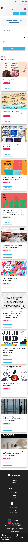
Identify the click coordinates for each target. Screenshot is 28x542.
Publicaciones (14, 512)
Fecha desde (6, 30)
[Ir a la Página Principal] (2, 8)
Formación (14, 492)
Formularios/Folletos (14, 514)
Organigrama (14, 480)
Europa (14, 499)
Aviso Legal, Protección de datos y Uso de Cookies (6, 537)
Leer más (8, 88)
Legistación (14, 509)
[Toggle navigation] (7, 5)
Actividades (14, 494)
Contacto (14, 482)
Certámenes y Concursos (14, 510)
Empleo (14, 495)
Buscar (14, 10)
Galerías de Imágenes (14, 515)
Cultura (14, 497)
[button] (15, 1)
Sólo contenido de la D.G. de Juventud (14, 43)
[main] (14, 243)
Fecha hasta (6, 38)
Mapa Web (14, 484)
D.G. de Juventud (14, 479)
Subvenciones (14, 507)
